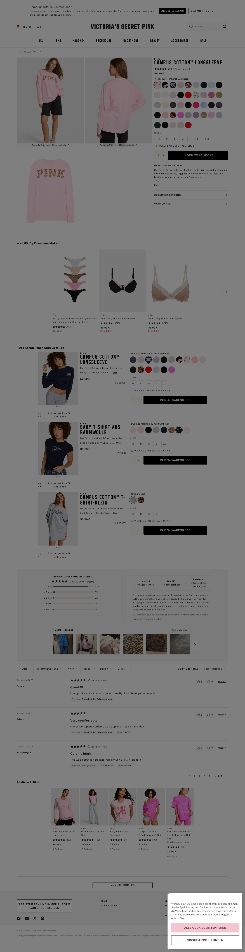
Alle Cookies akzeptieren (205, 927)
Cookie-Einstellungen (205, 940)
